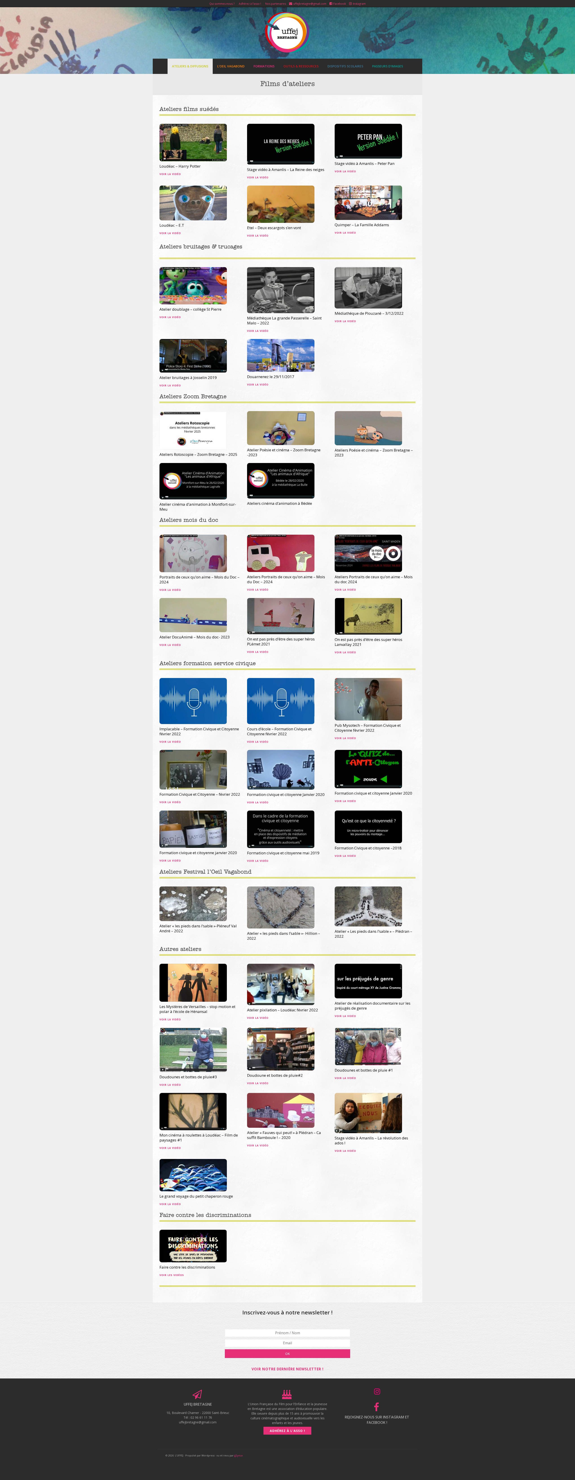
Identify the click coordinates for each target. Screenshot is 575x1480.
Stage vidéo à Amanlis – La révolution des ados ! (371, 1140)
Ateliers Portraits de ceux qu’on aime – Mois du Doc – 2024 (286, 579)
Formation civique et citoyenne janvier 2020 (198, 852)
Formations (264, 66)
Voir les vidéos (171, 1275)
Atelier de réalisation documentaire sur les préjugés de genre (372, 1006)
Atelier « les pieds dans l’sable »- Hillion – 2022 (283, 936)
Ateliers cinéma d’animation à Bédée (279, 503)
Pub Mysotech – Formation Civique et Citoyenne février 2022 (368, 728)
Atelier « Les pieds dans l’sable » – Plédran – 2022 (373, 934)
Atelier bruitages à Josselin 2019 (188, 377)
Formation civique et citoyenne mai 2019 (283, 852)
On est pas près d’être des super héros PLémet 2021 (281, 641)
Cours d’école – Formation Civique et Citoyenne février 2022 (279, 731)
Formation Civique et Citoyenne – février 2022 (199, 794)
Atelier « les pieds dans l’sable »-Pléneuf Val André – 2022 (198, 928)
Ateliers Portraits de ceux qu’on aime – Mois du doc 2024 (374, 579)
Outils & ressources (300, 66)
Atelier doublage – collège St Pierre (190, 309)
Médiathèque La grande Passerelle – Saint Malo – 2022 (284, 320)
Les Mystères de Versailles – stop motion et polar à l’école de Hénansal (197, 1009)
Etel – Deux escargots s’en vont (274, 227)
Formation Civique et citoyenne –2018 (368, 848)
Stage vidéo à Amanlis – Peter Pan (364, 163)
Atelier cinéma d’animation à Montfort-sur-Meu (197, 507)
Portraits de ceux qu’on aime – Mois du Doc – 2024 (199, 579)
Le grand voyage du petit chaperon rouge (196, 1196)
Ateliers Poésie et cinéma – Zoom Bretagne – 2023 (374, 453)
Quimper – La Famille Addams (362, 224)
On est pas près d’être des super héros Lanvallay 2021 (368, 642)
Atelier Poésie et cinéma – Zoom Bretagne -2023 (284, 452)
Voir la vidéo (170, 174)
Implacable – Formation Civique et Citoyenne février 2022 (199, 731)
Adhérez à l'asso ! (287, 1431)
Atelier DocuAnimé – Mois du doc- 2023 (194, 637)
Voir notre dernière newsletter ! (288, 1369)
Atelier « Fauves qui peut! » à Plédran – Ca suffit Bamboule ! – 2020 (284, 1135)
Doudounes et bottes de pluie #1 (364, 1070)
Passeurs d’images (387, 66)
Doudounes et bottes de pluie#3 (188, 1076)
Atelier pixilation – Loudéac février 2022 (282, 1010)
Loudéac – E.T (171, 225)
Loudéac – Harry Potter (180, 166)
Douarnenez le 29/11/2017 (270, 376)
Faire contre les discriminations (187, 1267)
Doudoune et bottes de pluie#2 (275, 1075)
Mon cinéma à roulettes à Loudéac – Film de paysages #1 (198, 1137)
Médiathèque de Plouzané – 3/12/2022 (369, 313)
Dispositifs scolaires (345, 66)
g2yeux (238, 1455)
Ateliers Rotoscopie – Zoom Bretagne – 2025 (198, 454)
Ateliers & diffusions (190, 66)
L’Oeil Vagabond (231, 66)
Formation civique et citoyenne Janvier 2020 (286, 794)
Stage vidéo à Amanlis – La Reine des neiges (285, 169)
